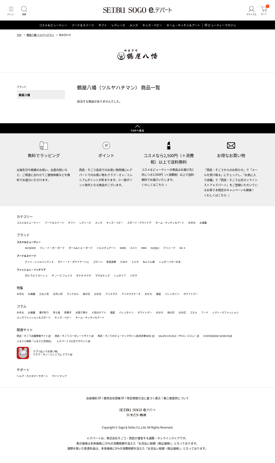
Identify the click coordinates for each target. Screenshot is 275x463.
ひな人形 (44, 294)
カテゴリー (25, 216)
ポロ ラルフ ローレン (36, 275)
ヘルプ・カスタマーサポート (32, 376)
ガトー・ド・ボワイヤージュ (73, 261)
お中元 (191, 222)
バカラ (133, 275)
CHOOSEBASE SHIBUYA (216, 336)
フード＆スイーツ (82, 25)
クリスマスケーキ (131, 294)
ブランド (23, 234)
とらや (135, 261)
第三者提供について (176, 398)
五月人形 (58, 294)
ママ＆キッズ (102, 275)
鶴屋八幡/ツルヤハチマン (40, 34)
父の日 (97, 294)
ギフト (102, 25)
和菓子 (67, 312)
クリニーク (169, 248)
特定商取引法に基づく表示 (144, 398)
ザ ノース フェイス (62, 275)
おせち (148, 294)
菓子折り (44, 312)
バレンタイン (172, 294)
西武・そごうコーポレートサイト (73, 336)
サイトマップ (59, 376)
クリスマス (111, 294)
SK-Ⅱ (182, 248)
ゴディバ (97, 261)
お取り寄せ (81, 312)
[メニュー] (11, 11)
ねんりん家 (149, 261)
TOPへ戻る (137, 130)
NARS (123, 248)
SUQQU (155, 248)
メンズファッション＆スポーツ (34, 317)
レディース (118, 25)
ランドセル (73, 294)
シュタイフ (120, 275)
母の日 (86, 294)
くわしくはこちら (153, 185)
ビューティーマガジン (222, 25)
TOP (19, 34)
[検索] (24, 11)
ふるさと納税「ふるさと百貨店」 (35, 341)
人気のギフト (99, 312)
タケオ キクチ (83, 275)
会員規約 (91, 398)
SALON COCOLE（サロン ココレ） (177, 336)
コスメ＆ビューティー (53, 25)
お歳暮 (203, 222)
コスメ (193, 312)
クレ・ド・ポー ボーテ (52, 248)
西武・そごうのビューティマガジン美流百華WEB (125, 336)
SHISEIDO (30, 248)
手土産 (56, 312)
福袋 (158, 294)
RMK (144, 248)
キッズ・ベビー (152, 25)
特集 (20, 287)
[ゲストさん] (251, 11)
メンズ (133, 25)
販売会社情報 (112, 398)
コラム (21, 306)
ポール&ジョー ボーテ (81, 248)
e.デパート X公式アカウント (72, 341)
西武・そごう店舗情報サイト (32, 336)
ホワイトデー (190, 294)
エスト (133, 248)
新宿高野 (111, 261)
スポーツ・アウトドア (139, 222)
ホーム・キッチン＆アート (183, 25)
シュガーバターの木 (170, 261)
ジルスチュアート (106, 248)
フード (204, 312)
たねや (123, 261)
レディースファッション (225, 312)
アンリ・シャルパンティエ (39, 261)
